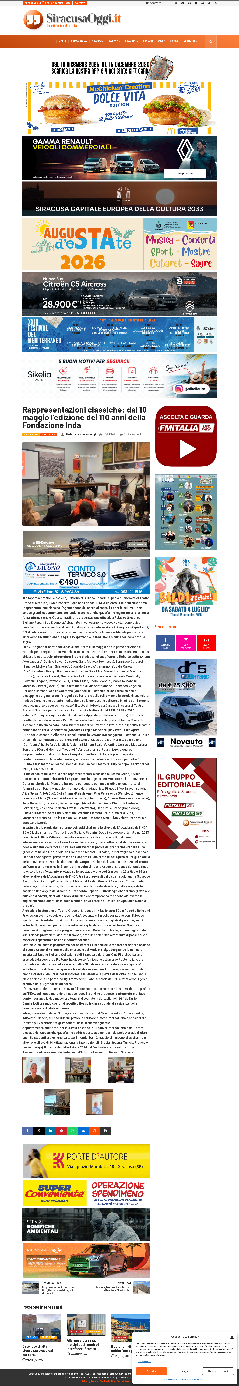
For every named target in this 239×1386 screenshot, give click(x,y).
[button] (232, 1336)
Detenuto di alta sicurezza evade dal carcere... (82, 1350)
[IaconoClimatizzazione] (86, 576)
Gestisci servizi (144, 1362)
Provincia (131, 41)
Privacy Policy (90, 1381)
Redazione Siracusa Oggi (81, 434)
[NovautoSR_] (186, 704)
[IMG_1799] (86, 1193)
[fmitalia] (119, 334)
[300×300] (186, 587)
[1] (186, 803)
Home (62, 41)
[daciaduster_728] (86, 544)
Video (161, 41)
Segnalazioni (33, 3)
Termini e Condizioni (129, 1381)
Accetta (151, 1371)
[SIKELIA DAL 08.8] (119, 375)
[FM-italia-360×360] (186, 436)
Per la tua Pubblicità (58, 3)
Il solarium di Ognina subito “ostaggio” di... (39, 1348)
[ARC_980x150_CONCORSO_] (119, 67)
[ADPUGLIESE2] (86, 1260)
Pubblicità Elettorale (182, 54)
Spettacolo (48, 435)
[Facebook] (170, 3)
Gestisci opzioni (218, 1371)
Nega (184, 1371)
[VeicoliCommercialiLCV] (119, 157)
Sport (174, 41)
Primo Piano (79, 41)
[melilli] (186, 511)
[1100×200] (119, 198)
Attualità (190, 41)
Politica (114, 41)
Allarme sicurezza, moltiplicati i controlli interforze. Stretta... (128, 1344)
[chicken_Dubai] (119, 108)
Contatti (80, 3)
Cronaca (98, 41)
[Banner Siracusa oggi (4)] (119, 293)
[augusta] (119, 244)
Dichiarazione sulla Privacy (191, 1379)
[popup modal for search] (211, 41)
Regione (148, 41)
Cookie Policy (170, 1379)
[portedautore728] (86, 1161)
